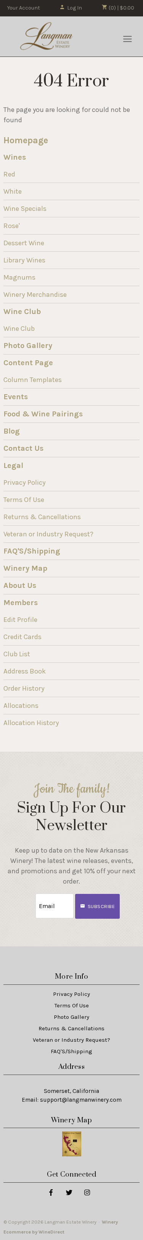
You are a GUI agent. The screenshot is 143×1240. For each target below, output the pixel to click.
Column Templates (32, 380)
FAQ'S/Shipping (31, 551)
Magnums (19, 277)
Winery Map (25, 568)
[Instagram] (87, 1192)
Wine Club (22, 311)
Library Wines (24, 260)
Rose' (11, 226)
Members (20, 602)
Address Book (24, 671)
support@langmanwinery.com (81, 1099)
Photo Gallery (27, 345)
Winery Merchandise (35, 294)
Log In (74, 8)
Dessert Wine (23, 243)
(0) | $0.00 (121, 8)
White (12, 191)
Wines (14, 157)
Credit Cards (22, 637)
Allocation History (31, 723)
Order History (24, 688)
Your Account (23, 8)
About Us (19, 585)
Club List (16, 654)
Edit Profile (20, 619)
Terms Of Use (23, 499)
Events (15, 396)
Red (9, 174)
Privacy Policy (24, 482)
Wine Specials (25, 208)
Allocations (21, 705)
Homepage (25, 140)
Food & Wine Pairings (43, 414)
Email (28, 898)
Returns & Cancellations (42, 517)
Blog (11, 431)
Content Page (28, 362)
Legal (13, 465)
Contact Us (23, 448)
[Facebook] (50, 1192)
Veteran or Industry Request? (48, 534)
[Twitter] (68, 1192)
